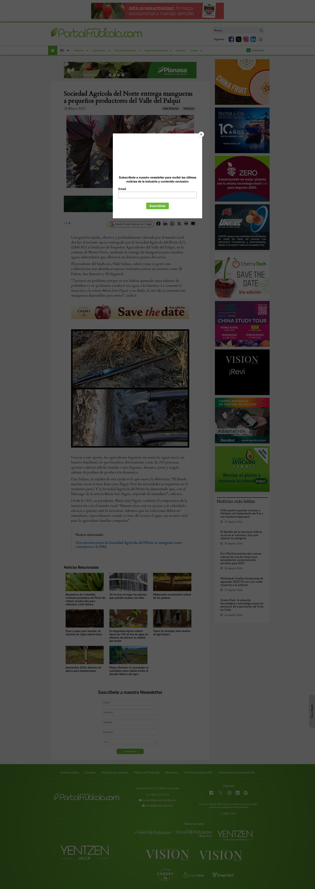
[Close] (201, 134)
